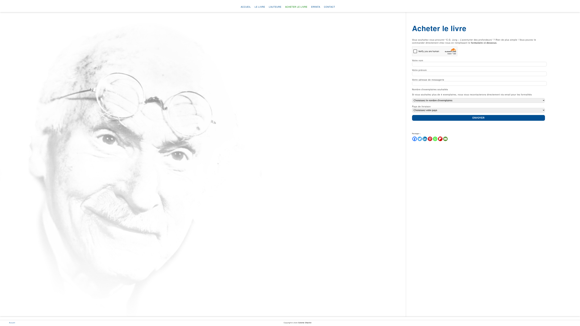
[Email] (445, 139)
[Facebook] (414, 139)
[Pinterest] (430, 139)
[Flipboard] (440, 139)
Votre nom (417, 60)
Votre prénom (419, 70)
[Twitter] (419, 139)
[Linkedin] (425, 139)
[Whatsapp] (435, 139)
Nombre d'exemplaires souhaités (430, 89)
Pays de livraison (421, 106)
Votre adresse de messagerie (428, 79)
